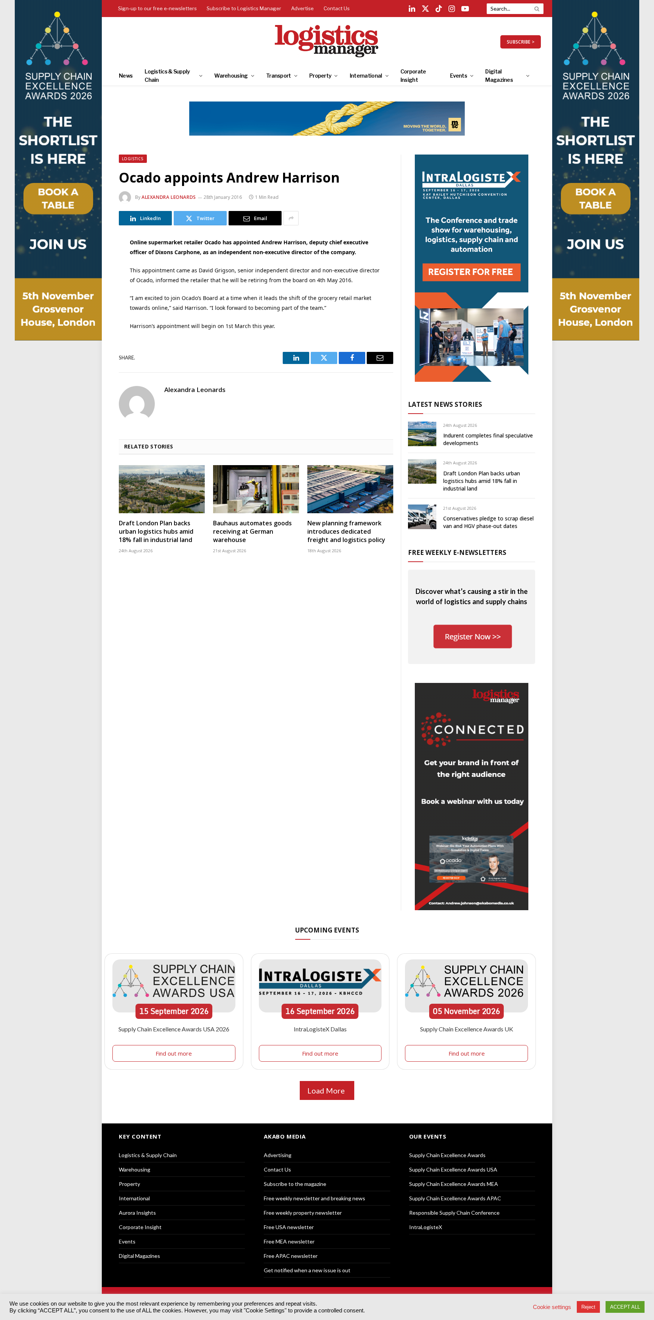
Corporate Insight (413, 75)
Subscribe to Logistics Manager (244, 8)
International (366, 75)
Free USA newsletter (289, 1227)
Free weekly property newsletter (303, 1212)
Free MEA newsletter (289, 1241)
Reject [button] (588, 1307)
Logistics (133, 158)
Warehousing (231, 75)
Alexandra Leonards (169, 197)
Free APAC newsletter (291, 1256)
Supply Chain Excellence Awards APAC (455, 1198)
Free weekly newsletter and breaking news (314, 1198)
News (125, 75)
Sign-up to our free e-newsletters (157, 8)
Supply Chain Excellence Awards (447, 1155)
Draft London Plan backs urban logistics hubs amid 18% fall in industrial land (156, 531)
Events (458, 75)
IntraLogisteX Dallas (320, 1029)
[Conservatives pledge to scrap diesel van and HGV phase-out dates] (422, 517)
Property (320, 75)
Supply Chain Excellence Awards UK (466, 1029)
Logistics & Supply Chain (167, 75)
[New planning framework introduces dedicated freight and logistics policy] (350, 489)
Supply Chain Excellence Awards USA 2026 (173, 1029)
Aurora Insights (137, 1212)
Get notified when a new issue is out (307, 1270)
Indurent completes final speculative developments (488, 439)
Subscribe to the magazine (295, 1184)
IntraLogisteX (425, 1227)
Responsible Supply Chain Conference (454, 1212)
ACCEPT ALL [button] (625, 1307)
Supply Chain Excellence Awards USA (453, 1169)
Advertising (277, 1155)
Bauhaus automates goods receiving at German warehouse (252, 531)
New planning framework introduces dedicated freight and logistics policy (346, 531)
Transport (278, 75)
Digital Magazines (499, 75)
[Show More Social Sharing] (291, 218)
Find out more (174, 1053)
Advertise (302, 8)
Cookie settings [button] (552, 1307)
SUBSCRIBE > (520, 42)
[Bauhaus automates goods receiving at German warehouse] (256, 489)
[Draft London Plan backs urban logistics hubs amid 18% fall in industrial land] (162, 489)
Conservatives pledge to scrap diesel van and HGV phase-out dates (488, 522)
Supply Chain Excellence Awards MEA (453, 1184)
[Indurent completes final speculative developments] (422, 434)
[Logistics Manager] (327, 41)
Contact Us (337, 8)
